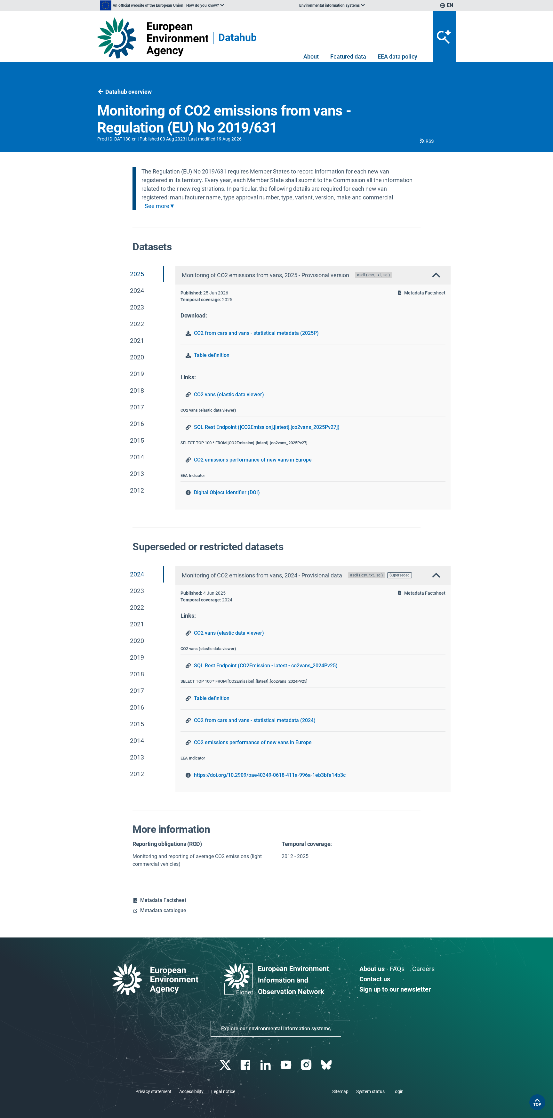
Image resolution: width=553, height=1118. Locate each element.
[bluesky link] (327, 1065)
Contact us (374, 979)
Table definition (211, 355)
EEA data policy (397, 56)
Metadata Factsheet (424, 292)
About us (372, 969)
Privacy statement (153, 1091)
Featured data (348, 56)
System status (370, 1091)
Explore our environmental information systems (276, 1029)
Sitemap (340, 1091)
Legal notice (223, 1091)
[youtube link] (286, 1065)
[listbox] (162, 5)
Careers (423, 969)
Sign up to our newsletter (395, 989)
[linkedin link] (266, 1065)
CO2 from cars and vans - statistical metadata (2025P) (256, 333)
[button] (426, 141)
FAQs (397, 969)
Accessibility (191, 1091)
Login (398, 1091)
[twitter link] (226, 1065)
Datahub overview (128, 91)
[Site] (152, 38)
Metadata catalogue (163, 910)
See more (157, 206)
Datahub (237, 38)
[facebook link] (246, 1065)
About (311, 56)
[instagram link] (307, 1065)
